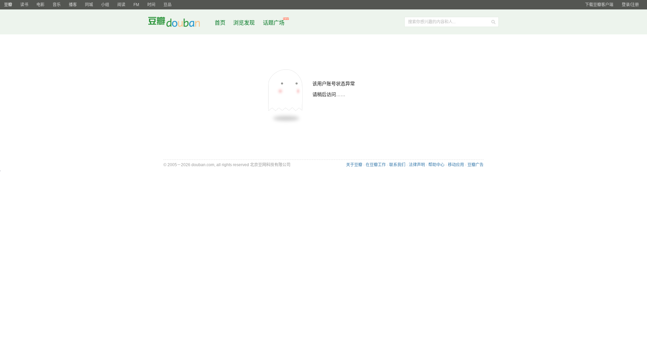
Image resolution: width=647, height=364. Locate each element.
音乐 (57, 4)
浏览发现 (244, 23)
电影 (40, 4)
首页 (220, 23)
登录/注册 (630, 4)
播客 (73, 4)
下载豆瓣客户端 (599, 4)
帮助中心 (436, 164)
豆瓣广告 (475, 164)
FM (136, 4)
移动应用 (456, 164)
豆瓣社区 (179, 23)
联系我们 (397, 164)
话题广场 (273, 23)
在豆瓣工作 (376, 164)
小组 (105, 4)
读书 (24, 4)
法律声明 (417, 164)
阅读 (121, 4)
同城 (89, 4)
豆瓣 (8, 4)
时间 (151, 4)
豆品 (167, 4)
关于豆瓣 (354, 164)
